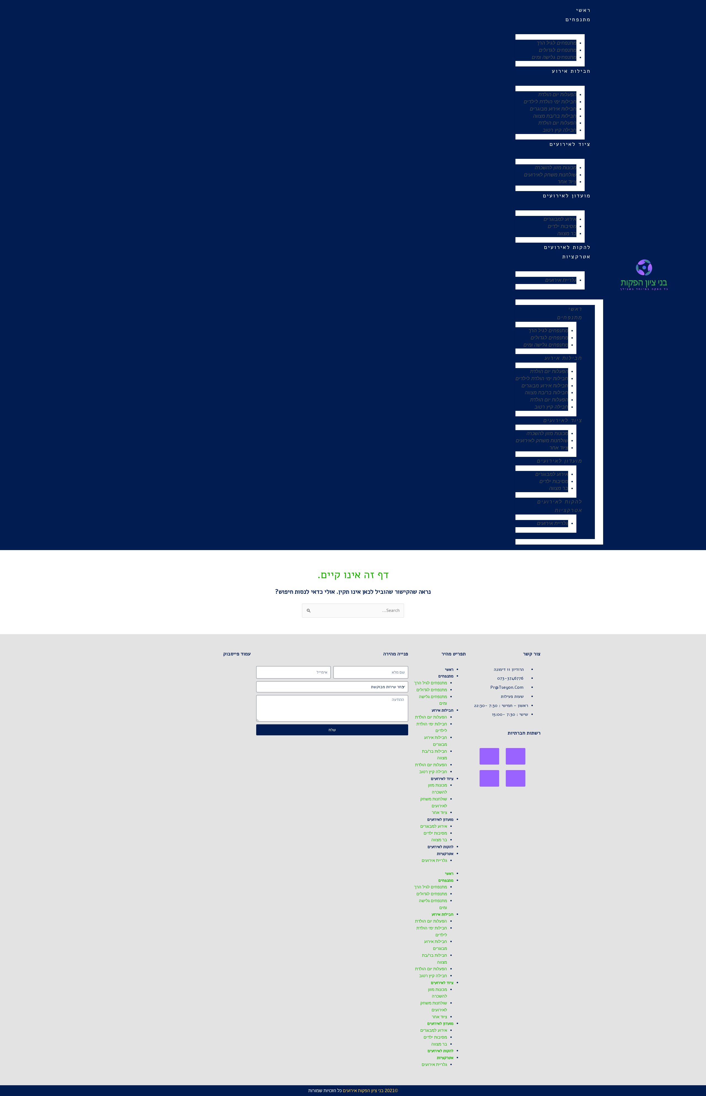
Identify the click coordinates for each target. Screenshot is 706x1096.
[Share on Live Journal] (515, 778)
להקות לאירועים (567, 247)
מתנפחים (578, 19)
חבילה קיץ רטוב (559, 130)
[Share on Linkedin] (489, 778)
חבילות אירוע (571, 71)
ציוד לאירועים (570, 144)
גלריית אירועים (560, 280)
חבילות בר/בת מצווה (554, 116)
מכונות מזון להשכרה (555, 167)
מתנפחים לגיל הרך (556, 43)
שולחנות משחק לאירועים (550, 175)
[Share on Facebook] (515, 756)
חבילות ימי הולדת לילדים (550, 101)
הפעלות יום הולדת (557, 94)
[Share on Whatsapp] (489, 756)
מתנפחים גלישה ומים (554, 57)
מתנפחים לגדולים (557, 50)
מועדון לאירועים (567, 195)
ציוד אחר (567, 181)
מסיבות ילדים (562, 226)
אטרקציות (576, 256)
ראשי (583, 10)
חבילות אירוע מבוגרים (553, 109)
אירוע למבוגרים (560, 219)
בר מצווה (566, 233)
